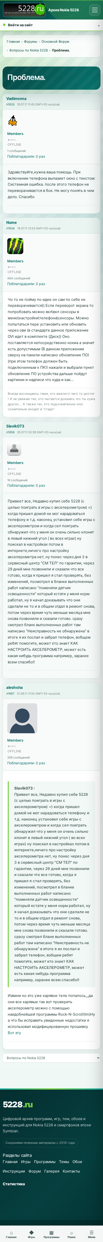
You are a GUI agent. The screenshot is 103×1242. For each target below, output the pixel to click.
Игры (25, 1161)
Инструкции (14, 1171)
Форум (34, 1171)
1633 (11, 104)
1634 (11, 228)
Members (15, 133)
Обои (77, 1161)
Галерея (51, 1171)
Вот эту (14, 1032)
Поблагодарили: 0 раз (26, 156)
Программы (45, 1161)
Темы (64, 1161)
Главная (10, 1161)
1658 (11, 432)
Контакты (71, 1171)
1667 (11, 693)
